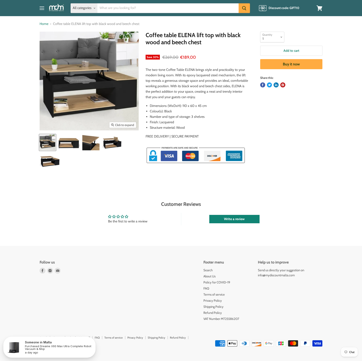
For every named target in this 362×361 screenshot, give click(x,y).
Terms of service (214, 294)
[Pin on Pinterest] (282, 84)
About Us (209, 276)
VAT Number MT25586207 (221, 319)
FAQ (206, 288)
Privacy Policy (212, 301)
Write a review (234, 219)
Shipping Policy (213, 307)
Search (208, 270)
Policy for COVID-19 (216, 282)
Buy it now (291, 64)
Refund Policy (212, 313)
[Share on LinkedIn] (276, 84)
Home (44, 24)
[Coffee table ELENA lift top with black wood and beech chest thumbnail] (47, 142)
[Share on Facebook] (262, 84)
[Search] (244, 8)
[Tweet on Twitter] (269, 84)
